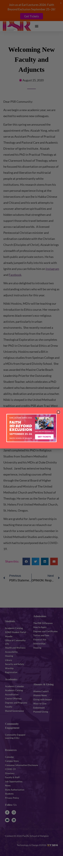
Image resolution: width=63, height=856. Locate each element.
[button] (58, 412)
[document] (31, 428)
